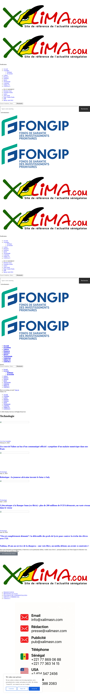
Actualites (8, 441)
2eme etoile (7, 95)
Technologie (3, 472)
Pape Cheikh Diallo (9, 97)
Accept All (34, 688)
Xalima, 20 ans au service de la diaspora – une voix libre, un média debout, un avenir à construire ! (44, 546)
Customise (11, 688)
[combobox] (39, 109)
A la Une (2, 441)
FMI (5, 99)
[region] (23, 683)
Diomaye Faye (8, 91)
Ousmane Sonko (8, 92)
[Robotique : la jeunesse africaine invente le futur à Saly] (14, 453)
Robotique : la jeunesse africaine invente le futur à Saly (25, 477)
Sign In (17, 390)
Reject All (22, 688)
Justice (5, 94)
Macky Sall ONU (8, 100)
